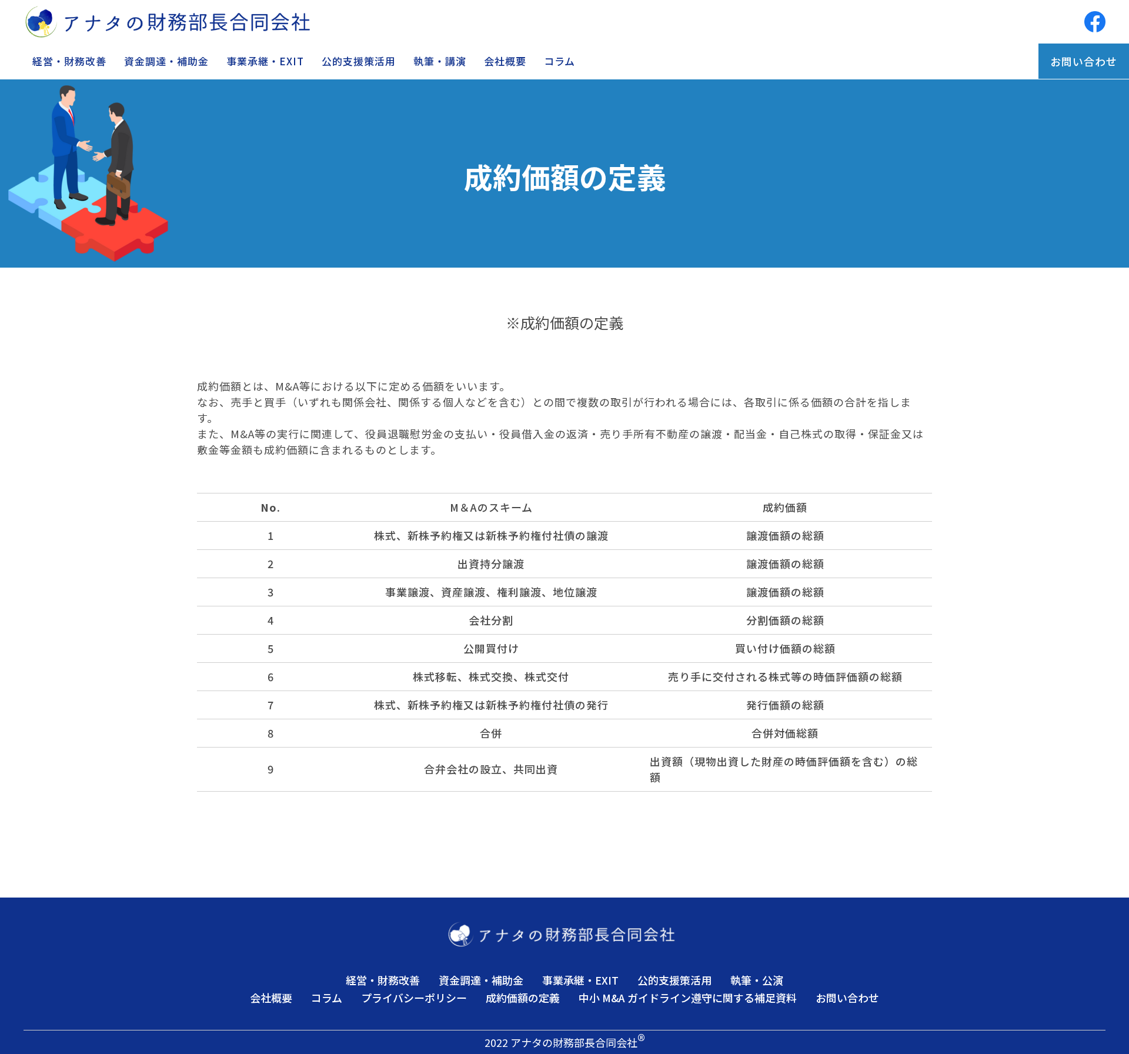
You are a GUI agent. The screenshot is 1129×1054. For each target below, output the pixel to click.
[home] (171, 22)
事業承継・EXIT (265, 61)
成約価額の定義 (523, 997)
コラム (559, 61)
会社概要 (505, 61)
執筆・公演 (756, 980)
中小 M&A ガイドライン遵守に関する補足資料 (688, 997)
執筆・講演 (439, 61)
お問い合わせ (1083, 61)
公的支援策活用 (359, 61)
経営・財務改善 (69, 61)
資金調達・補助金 (166, 61)
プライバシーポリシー (414, 997)
